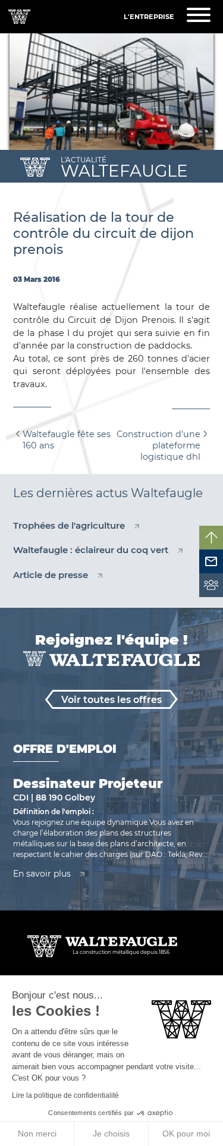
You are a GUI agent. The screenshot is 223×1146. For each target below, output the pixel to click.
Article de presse (50, 574)
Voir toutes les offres (111, 699)
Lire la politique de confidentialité (65, 1095)
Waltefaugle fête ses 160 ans (67, 440)
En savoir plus (42, 873)
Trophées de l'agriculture (69, 525)
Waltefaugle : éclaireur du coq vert (90, 549)
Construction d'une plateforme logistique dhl (158, 445)
